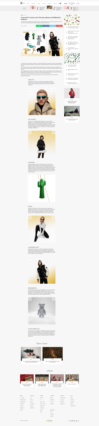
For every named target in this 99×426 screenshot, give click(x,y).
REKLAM (51, 416)
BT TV (71, 395)
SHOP (51, 412)
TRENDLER (22, 403)
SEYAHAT (41, 397)
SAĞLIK (51, 397)
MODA (28, 3)
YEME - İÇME (42, 401)
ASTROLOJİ (52, 403)
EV (40, 399)
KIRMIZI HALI (62, 403)
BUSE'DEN (52, 410)
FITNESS (51, 401)
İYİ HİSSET (44, 3)
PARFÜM (31, 405)
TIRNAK (31, 399)
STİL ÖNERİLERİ (22, 399)
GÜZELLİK (33, 3)
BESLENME (52, 399)
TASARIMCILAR (22, 401)
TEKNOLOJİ (42, 407)
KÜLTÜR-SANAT (73, 405)
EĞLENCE (49, 3)
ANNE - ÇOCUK (42, 403)
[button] (30, 89)
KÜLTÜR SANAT (63, 397)
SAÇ (31, 397)
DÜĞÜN (21, 409)
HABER (41, 409)
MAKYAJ (31, 401)
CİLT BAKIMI (32, 403)
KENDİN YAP (22, 407)
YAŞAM (39, 3)
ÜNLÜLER (21, 405)
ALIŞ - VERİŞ (25, 15)
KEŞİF (41, 411)
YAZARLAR (54, 3)
